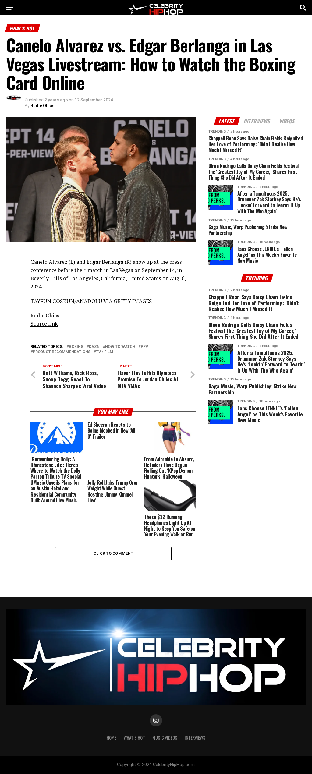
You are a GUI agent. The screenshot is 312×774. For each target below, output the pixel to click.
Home (111, 737)
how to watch (120, 347)
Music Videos (164, 737)
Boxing (76, 347)
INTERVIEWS (195, 737)
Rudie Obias (42, 105)
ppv (144, 347)
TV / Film (104, 352)
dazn (94, 347)
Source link (44, 323)
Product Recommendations (61, 352)
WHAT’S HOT (134, 737)
